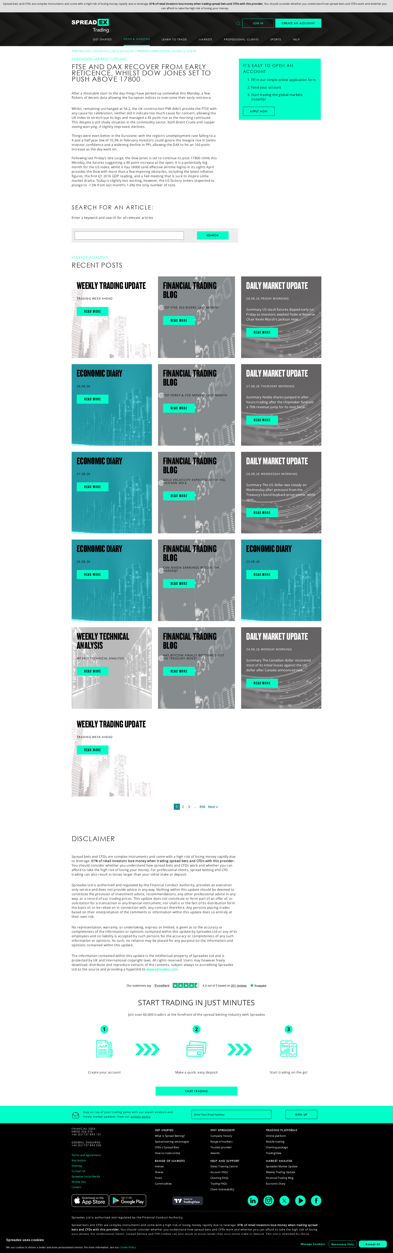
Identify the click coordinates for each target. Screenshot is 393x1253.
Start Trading (196, 1091)
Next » (213, 806)
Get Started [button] (102, 39)
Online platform (276, 1136)
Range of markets (221, 1141)
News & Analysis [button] (137, 39)
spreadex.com (81, 51)
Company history (221, 1136)
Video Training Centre (224, 1166)
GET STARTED (164, 1130)
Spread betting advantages (172, 1141)
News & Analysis (123, 51)
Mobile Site (79, 1182)
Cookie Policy (128, 1247)
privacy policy (140, 1116)
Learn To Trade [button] (174, 39)
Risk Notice (79, 1160)
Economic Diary (276, 1183)
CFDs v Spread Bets (167, 1147)
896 (202, 806)
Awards (215, 1153)
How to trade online (167, 1153)
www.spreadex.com (161, 969)
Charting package (277, 1147)
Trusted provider (221, 1147)
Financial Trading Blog (280, 1178)
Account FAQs (219, 1172)
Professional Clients (241, 39)
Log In (258, 23)
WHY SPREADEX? (222, 1130)
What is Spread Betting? (170, 1136)
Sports (275, 39)
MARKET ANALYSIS (279, 1160)
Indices (159, 1166)
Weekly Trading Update (280, 1172)
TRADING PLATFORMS (281, 1130)
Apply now (259, 111)
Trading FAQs (218, 1183)
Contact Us (79, 1171)
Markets (205, 39)
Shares (159, 1172)
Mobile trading (275, 1141)
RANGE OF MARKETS (170, 1160)
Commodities (163, 1183)
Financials (101, 51)
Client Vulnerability (222, 1189)
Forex (158, 1178)
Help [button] (296, 39)
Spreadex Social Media (86, 1176)
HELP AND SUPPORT (225, 1160)
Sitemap (77, 1166)
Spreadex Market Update (153, 51)
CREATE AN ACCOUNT (298, 23)
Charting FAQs (219, 1178)
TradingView (273, 1153)
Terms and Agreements (86, 1155)
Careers (76, 1187)
